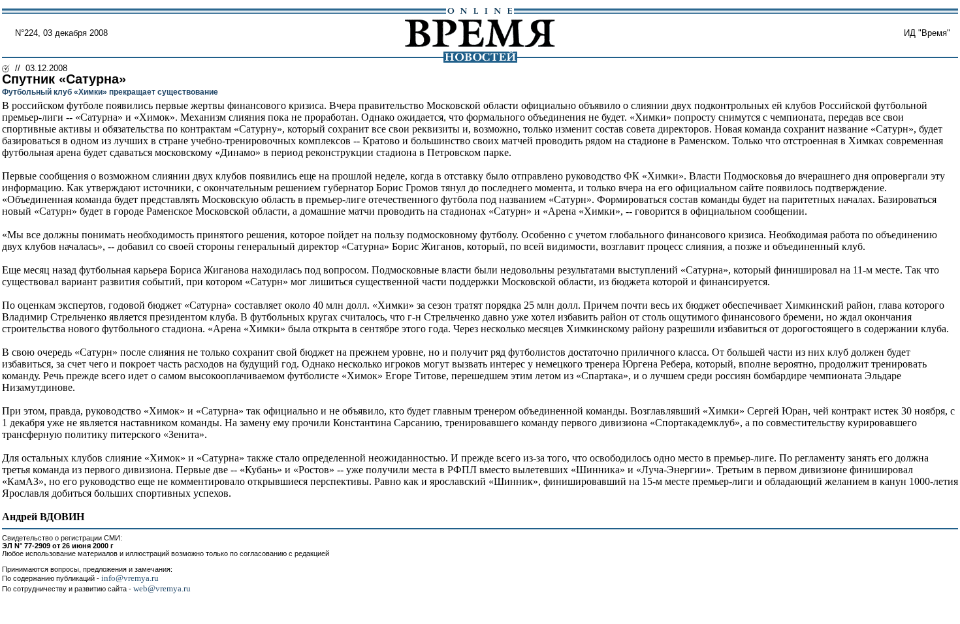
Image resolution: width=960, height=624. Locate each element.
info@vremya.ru (130, 578)
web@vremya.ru (162, 588)
